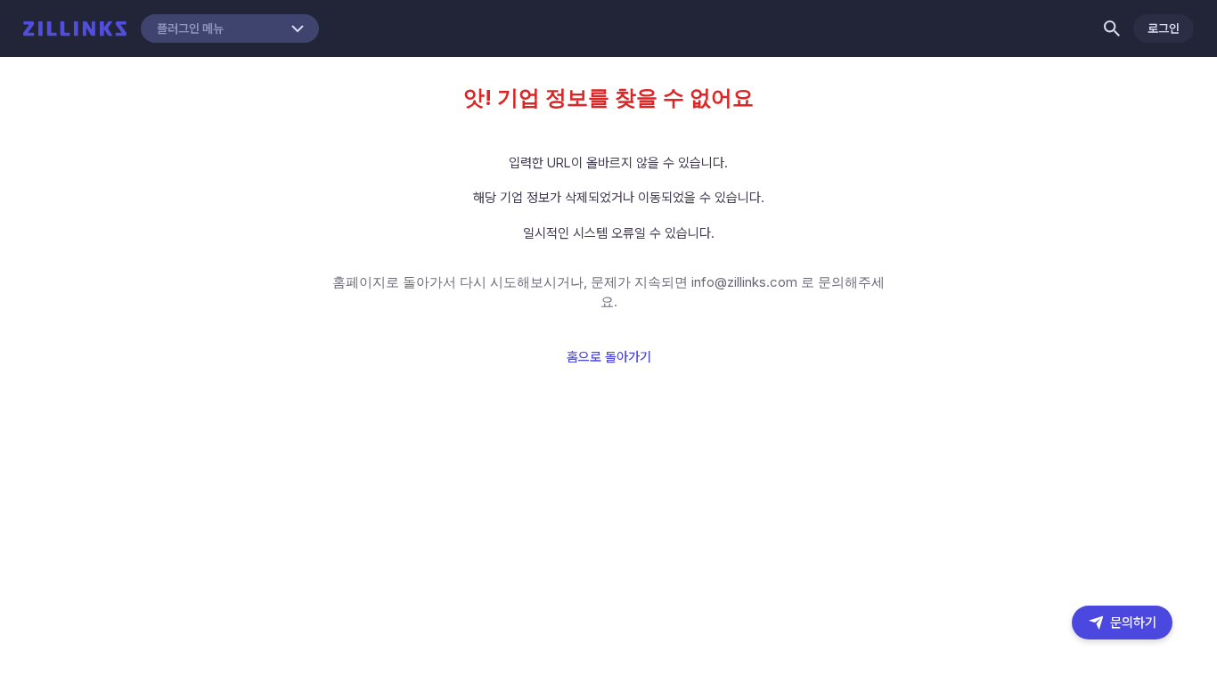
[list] (608, 198)
